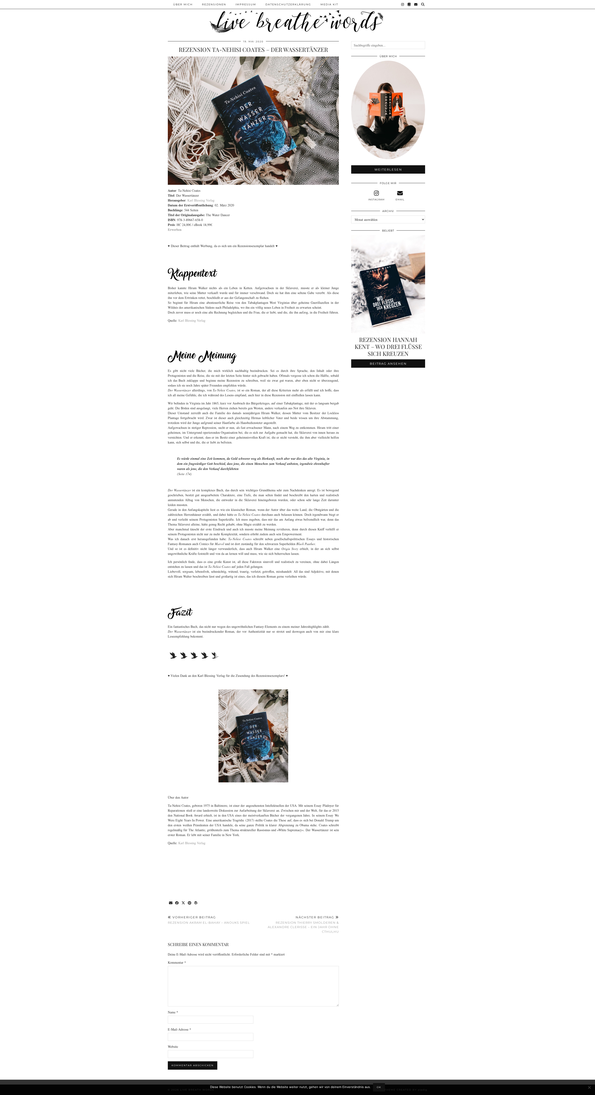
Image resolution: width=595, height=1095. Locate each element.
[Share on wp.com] (196, 903)
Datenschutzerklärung (288, 4)
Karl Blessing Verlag (201, 200)
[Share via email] (171, 903)
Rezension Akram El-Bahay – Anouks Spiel (209, 919)
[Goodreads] (409, 4)
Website (173, 1046)
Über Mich (183, 4)
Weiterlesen (388, 169)
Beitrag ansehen (388, 363)
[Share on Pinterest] (190, 903)
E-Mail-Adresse (179, 1029)
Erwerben (175, 229)
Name (173, 1012)
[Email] (416, 4)
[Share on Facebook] (177, 903)
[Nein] (589, 1087)
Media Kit (329, 4)
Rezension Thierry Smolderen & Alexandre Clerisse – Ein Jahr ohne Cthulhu (303, 924)
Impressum (245, 4)
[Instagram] (402, 4)
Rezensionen (214, 4)
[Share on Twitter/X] (183, 903)
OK (379, 1087)
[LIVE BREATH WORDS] (297, 17)
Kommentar (177, 962)
